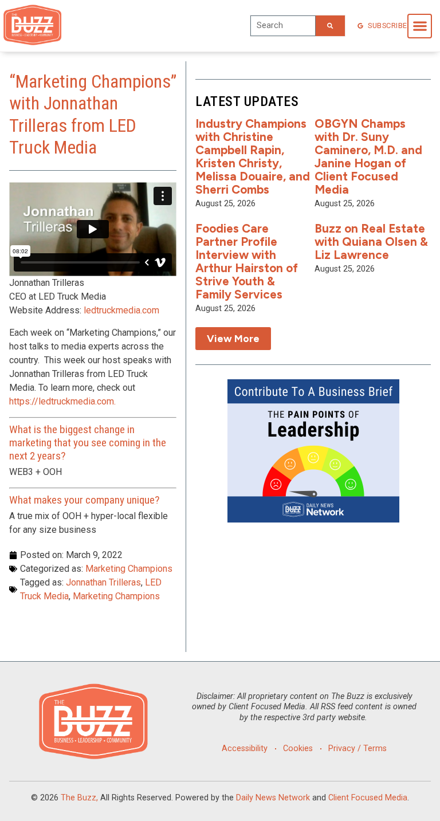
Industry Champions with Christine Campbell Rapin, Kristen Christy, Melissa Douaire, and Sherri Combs (252, 156)
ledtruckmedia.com (121, 310)
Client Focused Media (367, 798)
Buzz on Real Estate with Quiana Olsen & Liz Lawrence (371, 241)
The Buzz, (79, 798)
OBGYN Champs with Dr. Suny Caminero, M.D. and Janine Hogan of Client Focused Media (368, 156)
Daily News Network (273, 798)
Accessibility (245, 748)
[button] (419, 26)
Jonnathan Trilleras (103, 582)
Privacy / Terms (357, 748)
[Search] (330, 25)
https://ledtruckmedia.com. (62, 401)
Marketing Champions (128, 568)
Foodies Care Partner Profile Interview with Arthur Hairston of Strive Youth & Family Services (246, 261)
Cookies (298, 748)
